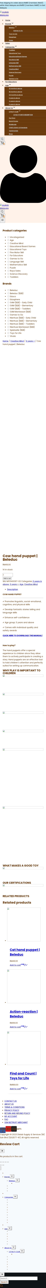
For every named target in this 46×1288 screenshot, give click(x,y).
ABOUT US (9, 1104)
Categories (8, 1197)
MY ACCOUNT (10, 1116)
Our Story (12, 118)
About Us (7, 1248)
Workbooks (12, 124)
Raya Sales (15, 270)
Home (7, 20)
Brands (7, 1177)
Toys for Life (13, 34)
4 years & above (14, 101)
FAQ (6, 1119)
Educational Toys (15, 53)
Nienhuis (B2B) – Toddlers (22, 324)
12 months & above (15, 88)
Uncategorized (17, 237)
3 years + (30, 341)
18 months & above (15, 92)
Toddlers (12, 50)
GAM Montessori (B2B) (20, 311)
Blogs (11, 134)
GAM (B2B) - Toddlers (20, 308)
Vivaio (11, 40)
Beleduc (14, 290)
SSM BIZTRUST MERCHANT (16, 1122)
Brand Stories (13, 121)
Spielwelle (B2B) (17, 330)
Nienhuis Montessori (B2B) (22, 327)
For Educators (11, 82)
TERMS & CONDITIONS (14, 1107)
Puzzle (11, 75)
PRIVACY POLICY (11, 1110)
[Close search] (2, 1274)
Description (12, 589)
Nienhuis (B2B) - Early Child (23, 317)
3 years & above (14, 98)
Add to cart (7, 578)
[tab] (25, 589)
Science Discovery (15, 72)
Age (12, 240)
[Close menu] (0, 1168)
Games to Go (18, 31)
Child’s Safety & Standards (18, 128)
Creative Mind (14, 69)
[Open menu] (2, 220)
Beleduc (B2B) (16, 293)
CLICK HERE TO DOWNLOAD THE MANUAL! (23, 635)
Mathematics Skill (15, 66)
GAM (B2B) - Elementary (21, 305)
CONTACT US (10, 1101)
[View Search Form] (2, 139)
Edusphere (12, 37)
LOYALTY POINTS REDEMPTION (23, 115)
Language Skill (14, 63)
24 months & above (16, 95)
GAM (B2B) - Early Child (21, 302)
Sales (7, 43)
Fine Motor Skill (14, 60)
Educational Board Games (18, 56)
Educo (13, 296)
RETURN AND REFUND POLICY (17, 1113)
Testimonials (13, 131)
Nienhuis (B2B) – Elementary (23, 320)
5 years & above (14, 104)
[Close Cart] (2, 1151)
